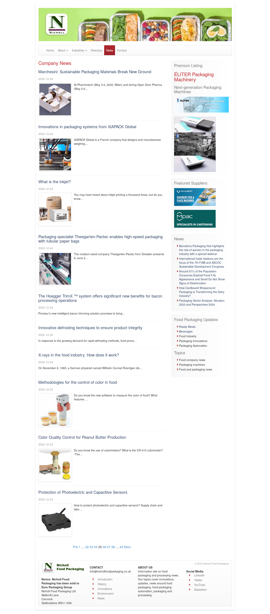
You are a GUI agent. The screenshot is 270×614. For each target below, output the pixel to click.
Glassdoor (200, 589)
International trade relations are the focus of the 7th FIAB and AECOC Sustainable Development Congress (201, 262)
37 (108, 547)
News (109, 50)
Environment (105, 593)
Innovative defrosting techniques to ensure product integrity (90, 327)
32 (87, 547)
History (102, 584)
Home (50, 50)
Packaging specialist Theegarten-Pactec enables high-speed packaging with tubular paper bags (100, 239)
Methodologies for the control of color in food (77, 382)
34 (95, 547)
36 (104, 547)
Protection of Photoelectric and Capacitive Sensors (82, 492)
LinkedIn (199, 575)
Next (127, 547)
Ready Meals (187, 327)
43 (121, 547)
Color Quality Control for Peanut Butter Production (82, 437)
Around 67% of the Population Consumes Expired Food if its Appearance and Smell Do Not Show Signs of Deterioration (202, 277)
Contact (122, 50)
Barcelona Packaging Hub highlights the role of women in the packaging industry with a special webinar (201, 250)
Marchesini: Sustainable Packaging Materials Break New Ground (94, 71)
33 (91, 547)
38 (113, 547)
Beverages (186, 331)
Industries (78, 50)
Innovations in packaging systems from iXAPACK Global (87, 126)
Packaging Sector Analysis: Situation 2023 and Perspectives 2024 (202, 302)
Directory (96, 50)
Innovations (105, 589)
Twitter (198, 580)
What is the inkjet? (54, 181)
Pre (75, 547)
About (62, 50)
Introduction (105, 579)
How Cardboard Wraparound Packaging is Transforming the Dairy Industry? (201, 292)
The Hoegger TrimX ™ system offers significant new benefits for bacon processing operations (100, 298)
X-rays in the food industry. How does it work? (78, 355)
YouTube (199, 585)
